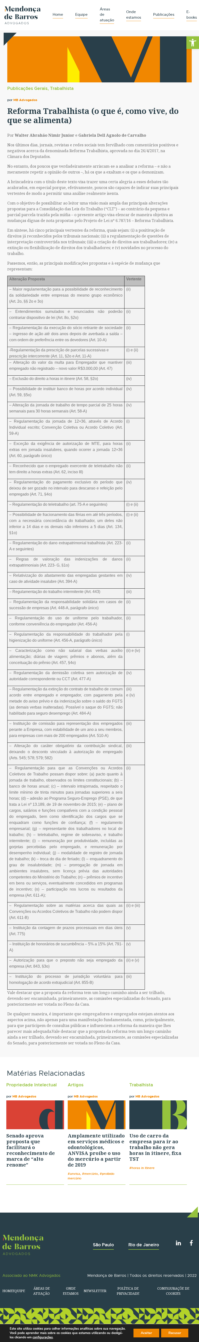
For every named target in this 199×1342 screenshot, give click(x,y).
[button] (192, 42)
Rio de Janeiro (143, 1244)
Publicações (163, 14)
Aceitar (146, 1333)
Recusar (174, 1333)
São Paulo (103, 1244)
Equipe (81, 14)
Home (58, 14)
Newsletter (95, 1290)
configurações (43, 1337)
